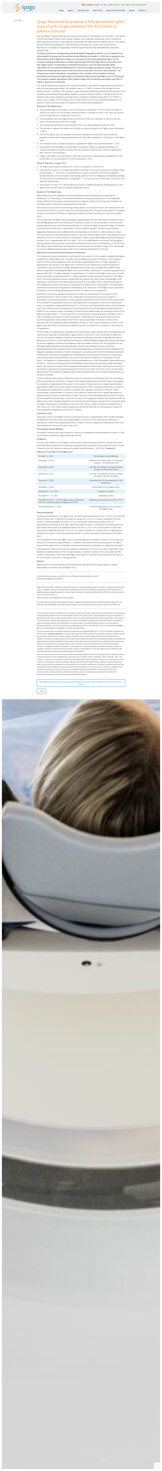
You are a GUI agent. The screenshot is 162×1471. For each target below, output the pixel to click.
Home (61, 10)
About (71, 10)
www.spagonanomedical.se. (48, 594)
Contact (142, 10)
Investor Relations (115, 10)
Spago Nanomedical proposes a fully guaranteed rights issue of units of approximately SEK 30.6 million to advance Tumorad (82, 683)
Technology (83, 10)
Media (131, 10)
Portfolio (98, 10)
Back (42, 691)
